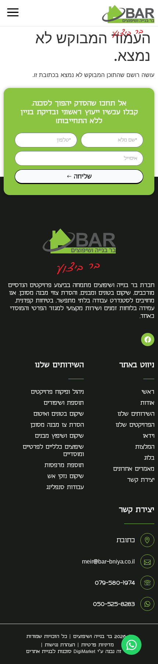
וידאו (148, 436)
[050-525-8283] (147, 604)
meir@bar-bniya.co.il (108, 561)
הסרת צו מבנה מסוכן (57, 425)
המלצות (144, 447)
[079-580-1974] (147, 583)
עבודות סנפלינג (65, 487)
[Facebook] (147, 339)
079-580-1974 (115, 582)
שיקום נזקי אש (65, 476)
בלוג (149, 458)
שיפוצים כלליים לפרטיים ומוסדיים (53, 450)
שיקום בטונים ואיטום (58, 414)
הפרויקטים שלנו (135, 425)
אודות (147, 403)
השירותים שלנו (136, 414)
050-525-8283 (114, 604)
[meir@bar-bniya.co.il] (147, 561)
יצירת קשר (140, 480)
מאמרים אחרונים (133, 469)
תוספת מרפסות (64, 465)
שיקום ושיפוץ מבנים (59, 436)
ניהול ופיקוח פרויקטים (57, 392)
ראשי (147, 392)
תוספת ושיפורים (64, 403)
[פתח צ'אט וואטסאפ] (131, 645)
